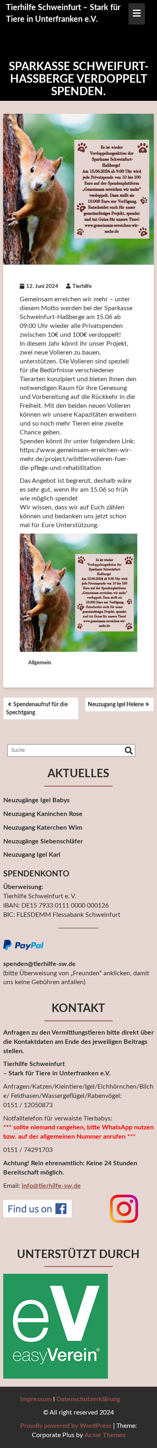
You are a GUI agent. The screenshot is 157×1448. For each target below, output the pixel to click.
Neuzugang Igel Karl (31, 854)
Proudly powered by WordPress (66, 1426)
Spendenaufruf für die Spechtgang (37, 709)
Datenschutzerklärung (88, 1399)
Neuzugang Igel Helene (116, 704)
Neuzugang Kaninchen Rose (43, 814)
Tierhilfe (82, 286)
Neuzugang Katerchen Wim (42, 827)
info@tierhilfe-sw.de (51, 1186)
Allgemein (39, 663)
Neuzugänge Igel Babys (36, 800)
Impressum (36, 1399)
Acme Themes (105, 1435)
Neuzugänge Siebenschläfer (43, 841)
